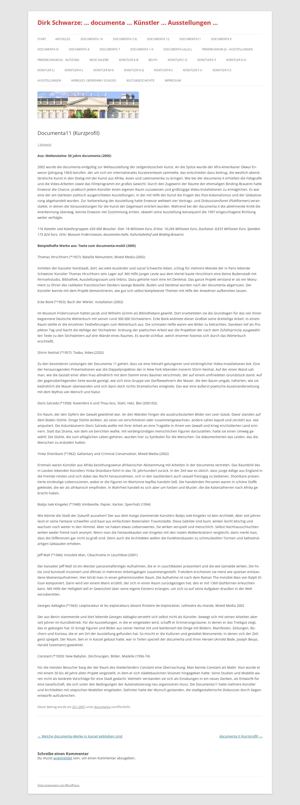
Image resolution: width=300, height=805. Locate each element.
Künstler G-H (236, 60)
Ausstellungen (49, 80)
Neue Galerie (99, 60)
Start (42, 39)
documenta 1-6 (141, 49)
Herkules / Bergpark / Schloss (93, 80)
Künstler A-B (128, 60)
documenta (102, 707)
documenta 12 (158, 39)
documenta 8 (79, 49)
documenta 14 (92, 39)
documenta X (221, 39)
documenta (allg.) (178, 49)
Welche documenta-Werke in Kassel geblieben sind (80, 736)
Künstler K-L (74, 70)
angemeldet (62, 758)
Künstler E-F (207, 60)
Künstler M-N (104, 70)
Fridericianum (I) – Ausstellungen (227, 49)
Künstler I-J (46, 70)
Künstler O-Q (134, 70)
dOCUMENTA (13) (125, 39)
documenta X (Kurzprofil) (240, 736)
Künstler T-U (192, 70)
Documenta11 (190, 39)
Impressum (173, 80)
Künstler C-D (177, 60)
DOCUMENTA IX (48, 49)
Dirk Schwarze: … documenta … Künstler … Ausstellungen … (128, 22)
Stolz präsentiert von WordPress (58, 785)
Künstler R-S (163, 70)
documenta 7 (110, 49)
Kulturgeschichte (140, 80)
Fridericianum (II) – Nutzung (58, 60)
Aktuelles (62, 39)
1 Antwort (44, 144)
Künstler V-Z (222, 70)
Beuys (153, 60)
